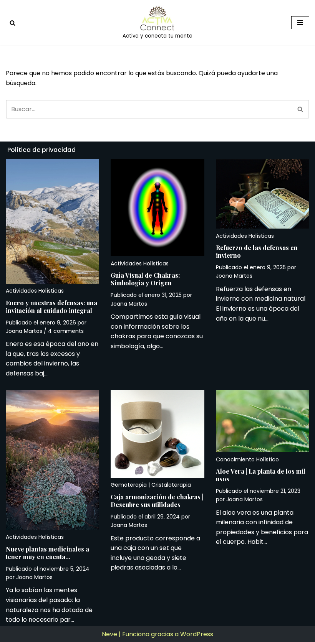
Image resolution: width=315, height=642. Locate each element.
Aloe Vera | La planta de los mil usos (260, 475)
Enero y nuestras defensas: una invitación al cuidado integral (51, 306)
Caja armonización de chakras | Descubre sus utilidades (157, 501)
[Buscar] (12, 23)
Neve (109, 634)
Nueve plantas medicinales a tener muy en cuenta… (47, 553)
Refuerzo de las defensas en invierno (257, 251)
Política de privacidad (41, 149)
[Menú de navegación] (300, 22)
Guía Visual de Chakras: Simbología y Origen (145, 279)
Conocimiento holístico (247, 459)
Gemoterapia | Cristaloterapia (151, 485)
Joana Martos (24, 331)
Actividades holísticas (35, 291)
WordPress (196, 634)
